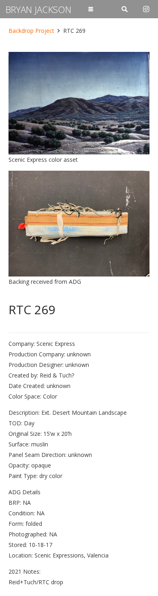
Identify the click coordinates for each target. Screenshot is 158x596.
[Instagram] (145, 9)
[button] (90, 9)
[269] (79, 103)
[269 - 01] (79, 224)
